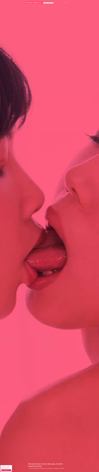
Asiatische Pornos (44, 468)
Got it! (6, 470)
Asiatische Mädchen (34, 468)
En (97, 1)
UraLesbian (61, 468)
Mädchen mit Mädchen (53, 468)
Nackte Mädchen (34, 2)
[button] (64, 2)
